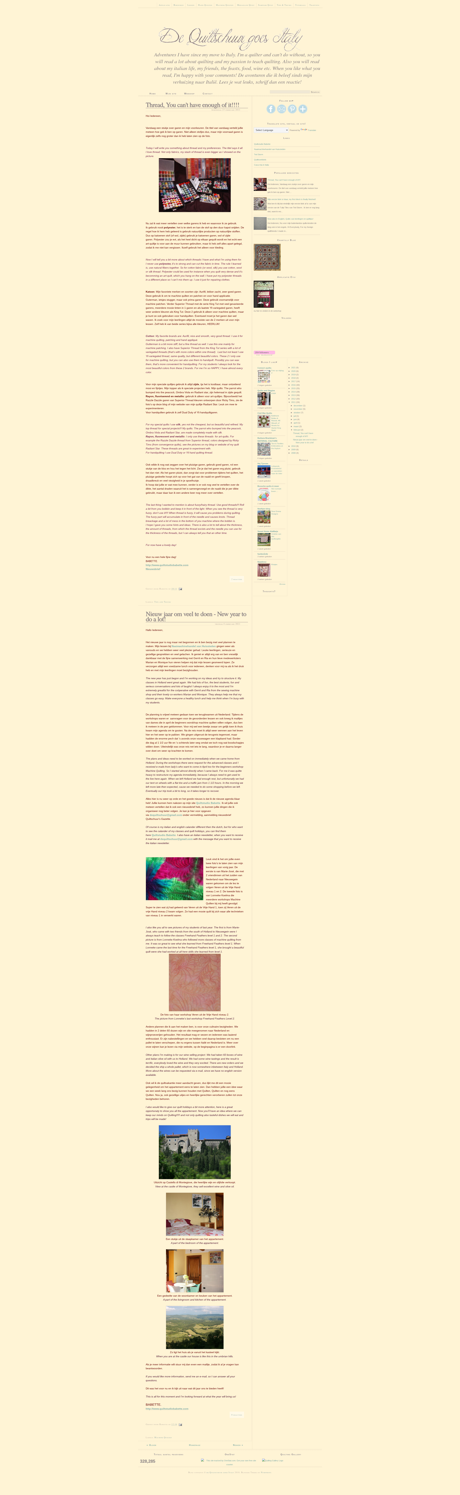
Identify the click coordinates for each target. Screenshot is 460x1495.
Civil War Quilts (264, 413)
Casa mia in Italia (261, 165)
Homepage (195, 1445)
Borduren (179, 5)
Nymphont (266, 1472)
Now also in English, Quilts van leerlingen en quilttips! (290, 219)
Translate (312, 130)
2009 (293, 449)
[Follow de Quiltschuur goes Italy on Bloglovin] (264, 355)
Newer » (238, 1445)
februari (297, 430)
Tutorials (300, 5)
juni (295, 419)
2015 (293, 388)
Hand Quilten (205, 5)
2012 (293, 399)
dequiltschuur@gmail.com (166, 815)
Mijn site (171, 93)
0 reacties (236, 1414)
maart (296, 426)
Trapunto (314, 5)
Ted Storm (258, 154)
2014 (293, 392)
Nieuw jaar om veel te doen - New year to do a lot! (196, 616)
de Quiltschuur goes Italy (220, 1472)
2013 (293, 395)
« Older (152, 1445)
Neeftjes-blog (263, 509)
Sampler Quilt (265, 5)
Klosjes (274, 564)
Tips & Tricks (284, 5)
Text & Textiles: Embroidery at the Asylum (277, 446)
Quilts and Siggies (266, 390)
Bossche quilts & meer (268, 486)
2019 (293, 374)
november (298, 409)
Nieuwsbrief (153, 569)
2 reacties (236, 579)
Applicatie (164, 5)
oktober (297, 413)
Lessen (190, 5)
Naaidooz (261, 562)
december (298, 406)
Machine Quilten (224, 5)
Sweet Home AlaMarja (267, 531)
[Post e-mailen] (180, 588)
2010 (293, 446)
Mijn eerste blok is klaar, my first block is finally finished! (292, 199)
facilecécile (262, 554)
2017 (293, 381)
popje (273, 393)
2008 (293, 453)
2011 (293, 402)
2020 (293, 371)
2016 (293, 385)
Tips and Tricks (162, 601)
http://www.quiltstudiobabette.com (167, 565)
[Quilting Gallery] (291, 1461)
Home (153, 93)
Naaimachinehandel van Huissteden (194, 646)
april (296, 423)
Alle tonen (282, 584)
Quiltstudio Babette (208, 802)
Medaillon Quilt (245, 5)
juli (295, 416)
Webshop (189, 93)
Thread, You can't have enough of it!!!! (192, 104)
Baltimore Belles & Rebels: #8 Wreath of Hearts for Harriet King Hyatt (276, 423)
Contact (208, 93)
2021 (293, 367)
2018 (293, 378)
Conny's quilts (264, 368)
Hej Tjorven (262, 463)
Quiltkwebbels (260, 160)
